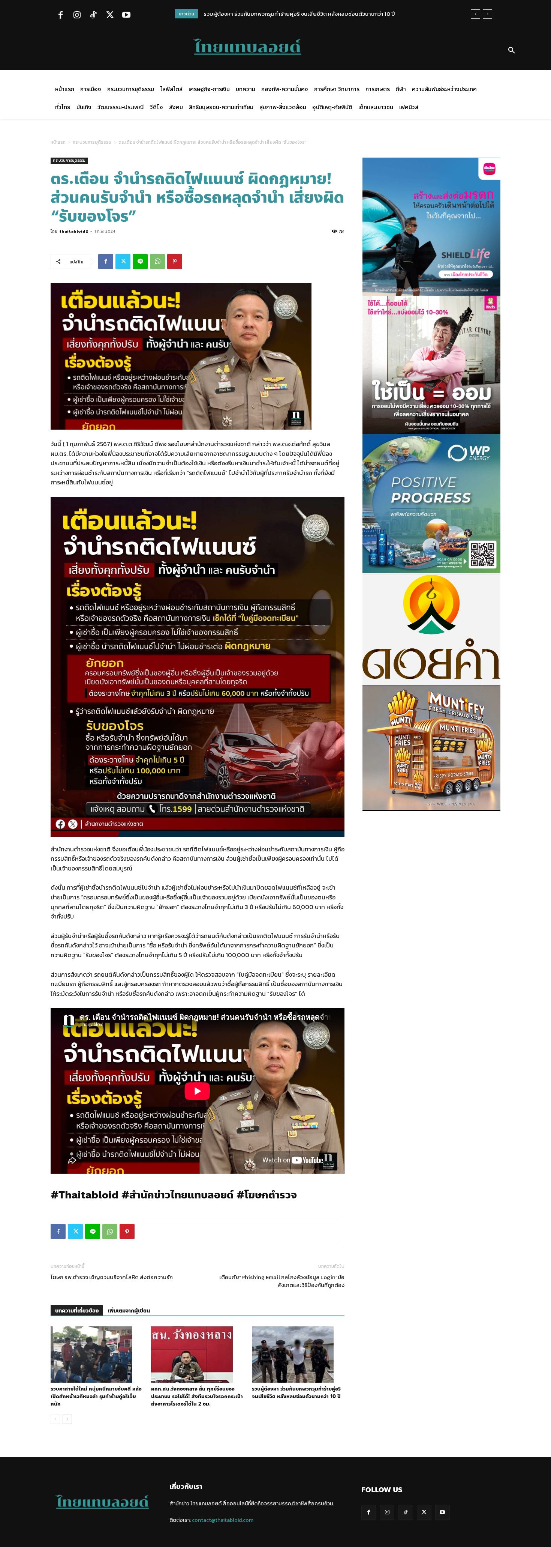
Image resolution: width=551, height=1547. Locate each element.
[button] (512, 51)
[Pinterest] (174, 261)
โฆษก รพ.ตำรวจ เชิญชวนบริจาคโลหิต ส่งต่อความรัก (112, 1277)
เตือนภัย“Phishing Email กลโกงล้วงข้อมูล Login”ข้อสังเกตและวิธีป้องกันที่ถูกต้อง (281, 1281)
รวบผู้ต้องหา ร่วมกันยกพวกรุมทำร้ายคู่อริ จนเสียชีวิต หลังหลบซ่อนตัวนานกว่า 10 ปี (299, 13)
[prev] (475, 14)
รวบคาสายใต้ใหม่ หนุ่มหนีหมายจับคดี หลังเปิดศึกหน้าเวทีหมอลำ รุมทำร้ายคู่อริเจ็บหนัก (96, 1396)
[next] (487, 14)
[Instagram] (77, 16)
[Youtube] (126, 16)
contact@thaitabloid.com (222, 1520)
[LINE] (140, 261)
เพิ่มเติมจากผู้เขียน (129, 1311)
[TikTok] (93, 16)
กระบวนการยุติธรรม (92, 142)
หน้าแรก (58, 142)
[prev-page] (55, 1419)
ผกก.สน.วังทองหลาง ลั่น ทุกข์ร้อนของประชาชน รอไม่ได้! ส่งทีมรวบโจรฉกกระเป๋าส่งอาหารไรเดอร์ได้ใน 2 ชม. (197, 1396)
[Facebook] (60, 16)
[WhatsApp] (157, 261)
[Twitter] (110, 16)
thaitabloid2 (73, 231)
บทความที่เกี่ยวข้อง (77, 1311)
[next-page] (67, 1419)
